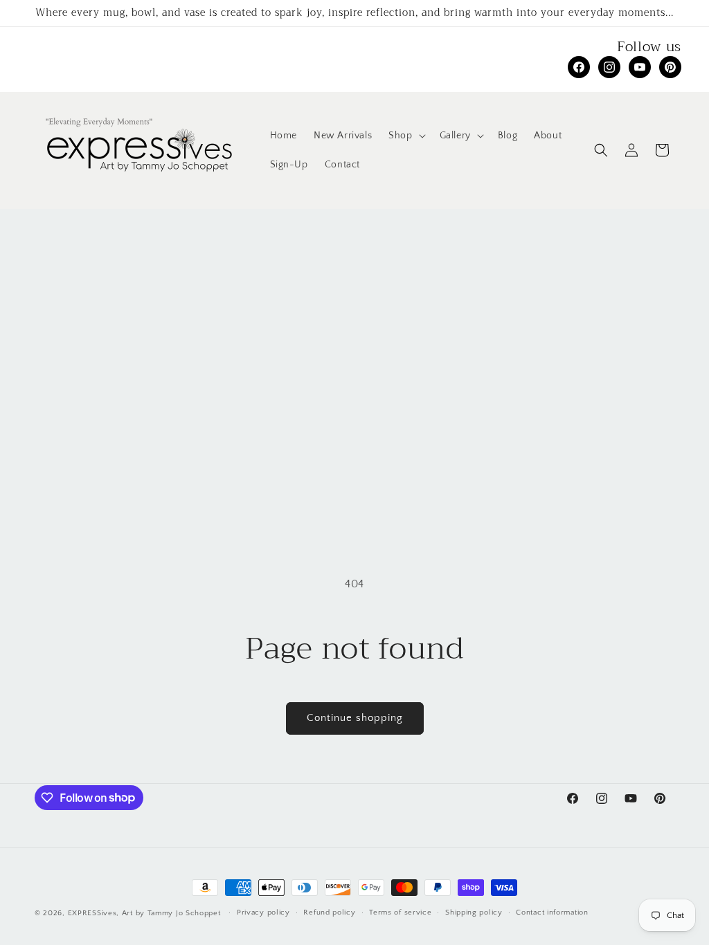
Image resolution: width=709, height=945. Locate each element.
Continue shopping (355, 718)
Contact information (552, 912)
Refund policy (329, 912)
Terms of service (400, 912)
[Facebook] (579, 67)
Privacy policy (263, 912)
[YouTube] (640, 67)
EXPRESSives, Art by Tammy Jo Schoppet (144, 913)
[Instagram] (609, 67)
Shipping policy (474, 912)
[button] (405, 135)
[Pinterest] (670, 67)
